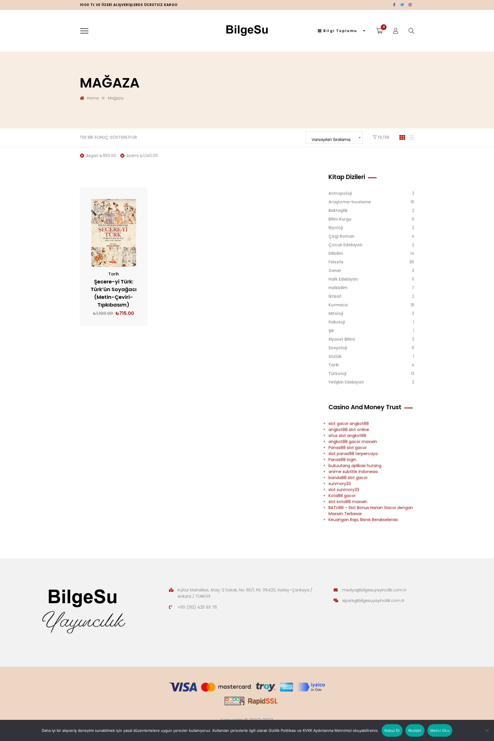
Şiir (331, 330)
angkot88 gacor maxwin (352, 441)
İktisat (334, 296)
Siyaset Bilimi (341, 339)
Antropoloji (340, 193)
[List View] (411, 138)
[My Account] (395, 31)
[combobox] (334, 137)
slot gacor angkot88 (348, 423)
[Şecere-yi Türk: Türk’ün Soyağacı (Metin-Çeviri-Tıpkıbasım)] (113, 233)
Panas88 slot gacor (347, 447)
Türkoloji (337, 373)
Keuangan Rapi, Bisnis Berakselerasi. (363, 520)
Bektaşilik (338, 210)
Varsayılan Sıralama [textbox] (331, 139)
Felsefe (335, 262)
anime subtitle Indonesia (353, 471)
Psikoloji (336, 322)
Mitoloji (335, 313)
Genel (334, 270)
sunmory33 (339, 483)
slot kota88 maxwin (347, 501)
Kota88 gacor (342, 495)
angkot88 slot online (348, 429)
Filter (383, 137)
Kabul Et (392, 730)
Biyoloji (335, 228)
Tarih (113, 274)
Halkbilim (337, 288)
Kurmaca (338, 305)
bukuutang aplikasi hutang (354, 465)
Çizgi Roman (341, 236)
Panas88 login (342, 459)
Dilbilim (335, 253)
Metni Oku (439, 730)
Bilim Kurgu (339, 219)
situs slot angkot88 (347, 435)
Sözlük (335, 356)
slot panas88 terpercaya (353, 453)
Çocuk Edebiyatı (345, 245)
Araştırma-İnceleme (349, 202)
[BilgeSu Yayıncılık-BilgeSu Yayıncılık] (247, 31)
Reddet (415, 730)
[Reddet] (487, 730)
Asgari (101, 155)
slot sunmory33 (343, 489)
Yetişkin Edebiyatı (346, 382)
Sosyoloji (337, 348)
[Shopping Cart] (379, 31)
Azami (142, 155)
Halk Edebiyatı (343, 279)
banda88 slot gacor (348, 477)
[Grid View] (402, 138)
